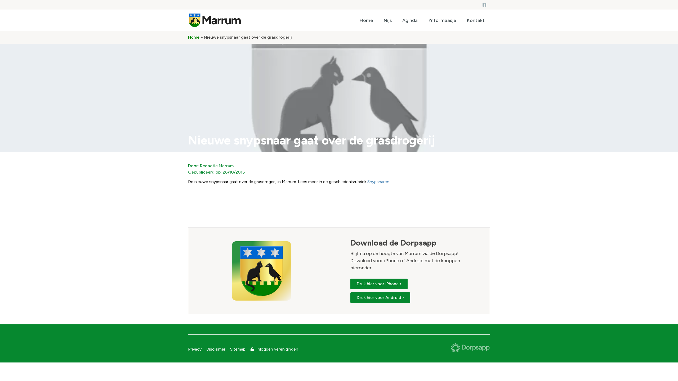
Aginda (410, 20)
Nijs (387, 20)
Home (366, 20)
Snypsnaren (378, 181)
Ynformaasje (442, 20)
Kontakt (476, 20)
